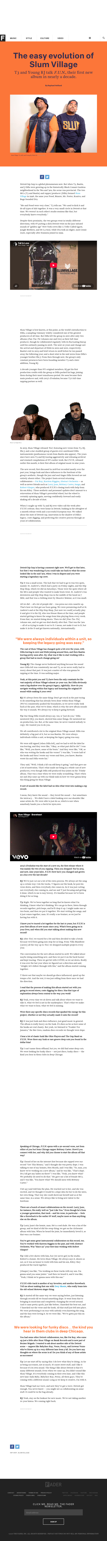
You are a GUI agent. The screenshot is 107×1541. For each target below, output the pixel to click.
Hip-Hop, (13, 1452)
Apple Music (67, 1495)
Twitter (65, 1492)
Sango (77, 484)
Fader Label (30, 1495)
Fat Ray (39, 481)
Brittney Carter (66, 484)
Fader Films (41, 1495)
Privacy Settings (55, 1534)
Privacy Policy (46, 1492)
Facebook (74, 1492)
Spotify (89, 1495)
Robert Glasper (27, 487)
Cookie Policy (18, 1495)
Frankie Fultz (41, 155)
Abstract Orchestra (69, 481)
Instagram (93, 1492)
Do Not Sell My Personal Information (81, 1534)
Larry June (53, 484)
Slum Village (23, 1452)
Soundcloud (79, 1495)
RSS (96, 1495)
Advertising (21, 1492)
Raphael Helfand (55, 85)
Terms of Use (33, 1492)
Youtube (83, 1492)
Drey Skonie (60, 1286)
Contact (11, 1492)
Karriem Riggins (51, 481)
